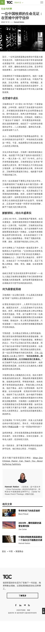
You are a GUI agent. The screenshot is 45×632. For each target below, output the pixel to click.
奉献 (28, 610)
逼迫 (4, 551)
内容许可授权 (21, 610)
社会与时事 (6, 8)
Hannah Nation (19, 22)
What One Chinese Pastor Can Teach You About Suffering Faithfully (22, 461)
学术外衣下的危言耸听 (29, 510)
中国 (11, 551)
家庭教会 (19, 551)
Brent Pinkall (23, 514)
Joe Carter (22, 529)
